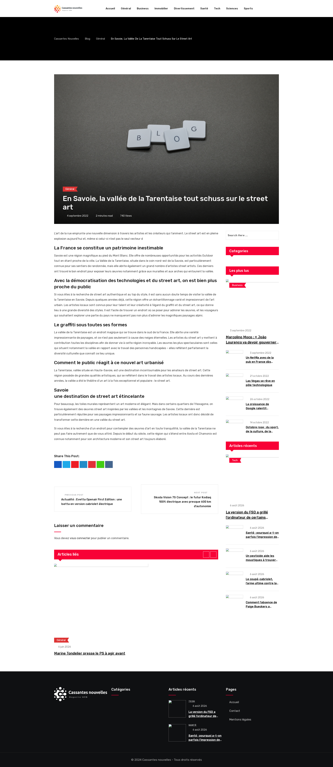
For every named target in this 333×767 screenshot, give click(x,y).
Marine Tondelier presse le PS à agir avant (89, 653)
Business (143, 8)
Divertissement (184, 8)
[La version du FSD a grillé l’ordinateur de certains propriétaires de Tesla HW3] (252, 477)
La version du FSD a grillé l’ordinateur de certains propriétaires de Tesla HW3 (248, 517)
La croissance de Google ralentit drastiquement (257, 408)
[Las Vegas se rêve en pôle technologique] (234, 380)
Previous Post (74, 495)
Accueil (110, 8)
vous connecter (80, 538)
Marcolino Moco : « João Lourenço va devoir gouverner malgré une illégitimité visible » (252, 342)
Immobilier (161, 8)
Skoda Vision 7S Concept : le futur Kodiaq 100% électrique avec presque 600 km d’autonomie (182, 502)
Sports (248, 8)
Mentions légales (240, 719)
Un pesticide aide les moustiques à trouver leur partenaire (261, 560)
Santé (204, 8)
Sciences (232, 8)
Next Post (201, 492)
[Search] (277, 8)
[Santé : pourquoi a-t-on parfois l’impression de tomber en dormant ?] (234, 532)
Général (126, 8)
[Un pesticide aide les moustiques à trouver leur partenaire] (234, 555)
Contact (234, 710)
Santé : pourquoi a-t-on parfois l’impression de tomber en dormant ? (262, 537)
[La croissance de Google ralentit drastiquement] (234, 403)
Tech (217, 8)
